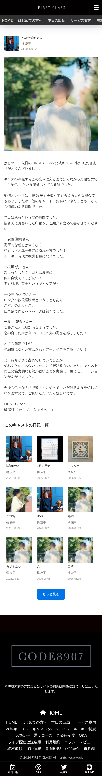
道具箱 (89, 749)
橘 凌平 (26, 43)
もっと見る (51, 594)
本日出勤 (13, 772)
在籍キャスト (17, 729)
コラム (69, 742)
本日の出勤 (56, 20)
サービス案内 (81, 20)
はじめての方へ (30, 20)
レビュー (86, 742)
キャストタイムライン (51, 729)
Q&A (83, 735)
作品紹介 (72, 749)
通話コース (43, 735)
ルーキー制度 (85, 729)
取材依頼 (14, 749)
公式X (63, 772)
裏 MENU (53, 749)
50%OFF (22, 735)
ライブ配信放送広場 (24, 742)
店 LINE (89, 772)
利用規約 (52, 742)
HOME (7, 20)
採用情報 (33, 749)
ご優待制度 (65, 735)
